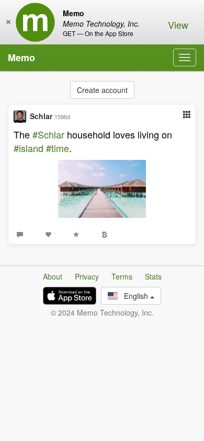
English (134, 296)
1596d (62, 116)
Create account (102, 90)
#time (57, 148)
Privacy (87, 276)
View (178, 24)
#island (28, 148)
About (52, 276)
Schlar (41, 116)
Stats (153, 276)
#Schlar (48, 134)
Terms (121, 276)
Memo (21, 57)
